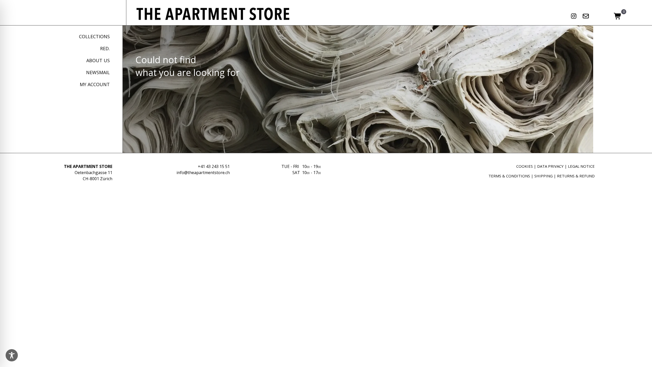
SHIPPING (543, 175)
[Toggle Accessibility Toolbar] (11, 355)
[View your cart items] (618, 16)
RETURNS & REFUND (576, 175)
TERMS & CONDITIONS (509, 175)
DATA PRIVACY (550, 166)
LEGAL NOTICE (581, 166)
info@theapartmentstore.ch (203, 172)
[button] (574, 16)
